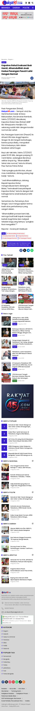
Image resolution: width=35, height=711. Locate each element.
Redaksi (4, 689)
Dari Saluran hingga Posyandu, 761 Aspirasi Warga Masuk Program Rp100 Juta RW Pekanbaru (20, 538)
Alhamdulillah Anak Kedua (16, 233)
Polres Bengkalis (8, 674)
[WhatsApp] (32, 250)
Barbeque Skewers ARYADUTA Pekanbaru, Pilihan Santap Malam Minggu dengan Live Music (25, 271)
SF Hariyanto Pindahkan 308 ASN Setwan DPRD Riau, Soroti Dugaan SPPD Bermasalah (8, 307)
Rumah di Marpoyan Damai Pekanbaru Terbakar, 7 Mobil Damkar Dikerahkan (20, 476)
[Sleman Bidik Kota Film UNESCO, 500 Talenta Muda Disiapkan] (5, 530)
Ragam (4, 62)
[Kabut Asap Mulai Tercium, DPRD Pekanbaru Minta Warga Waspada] (5, 517)
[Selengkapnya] (33, 461)
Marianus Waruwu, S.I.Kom (8, 77)
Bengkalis (6, 659)
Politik (5, 646)
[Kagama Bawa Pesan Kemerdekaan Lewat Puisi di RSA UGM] (5, 570)
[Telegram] (28, 250)
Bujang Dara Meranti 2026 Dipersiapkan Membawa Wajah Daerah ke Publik (21, 579)
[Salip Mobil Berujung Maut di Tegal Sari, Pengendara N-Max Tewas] (5, 485)
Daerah (22, 301)
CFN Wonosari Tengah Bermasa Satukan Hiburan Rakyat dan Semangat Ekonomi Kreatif (25, 307)
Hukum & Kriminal (9, 637)
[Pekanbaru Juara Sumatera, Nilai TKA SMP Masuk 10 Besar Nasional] (26, 280)
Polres (5, 665)
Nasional (6, 648)
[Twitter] (24, 250)
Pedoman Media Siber (8, 696)
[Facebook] (21, 250)
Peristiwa (6, 640)
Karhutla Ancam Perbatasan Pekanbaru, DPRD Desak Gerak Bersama (20, 507)
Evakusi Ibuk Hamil (9, 236)
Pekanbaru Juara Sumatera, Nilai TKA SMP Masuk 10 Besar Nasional (25, 289)
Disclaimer (5, 691)
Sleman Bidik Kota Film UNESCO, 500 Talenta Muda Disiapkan (21, 529)
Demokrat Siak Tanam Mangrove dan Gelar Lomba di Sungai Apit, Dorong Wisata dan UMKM (19, 426)
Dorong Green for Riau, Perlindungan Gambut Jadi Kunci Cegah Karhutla (21, 547)
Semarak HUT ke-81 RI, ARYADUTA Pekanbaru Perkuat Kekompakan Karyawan (21, 561)
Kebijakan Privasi (22, 693)
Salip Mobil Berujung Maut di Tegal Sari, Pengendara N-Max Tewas (20, 485)
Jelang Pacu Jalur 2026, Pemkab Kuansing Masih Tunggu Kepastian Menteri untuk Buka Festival (7, 271)
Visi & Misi (12, 689)
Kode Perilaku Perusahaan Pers (12, 701)
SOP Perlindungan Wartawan (11, 698)
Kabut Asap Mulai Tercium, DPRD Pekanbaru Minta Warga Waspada (21, 516)
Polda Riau (6, 662)
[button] (26, 3)
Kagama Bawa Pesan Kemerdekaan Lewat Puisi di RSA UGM (21, 570)
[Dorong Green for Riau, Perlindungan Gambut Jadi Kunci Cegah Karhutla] (5, 548)
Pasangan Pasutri (25, 238)
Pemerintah (7, 656)
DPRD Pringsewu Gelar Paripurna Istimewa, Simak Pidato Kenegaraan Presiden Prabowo (20, 447)
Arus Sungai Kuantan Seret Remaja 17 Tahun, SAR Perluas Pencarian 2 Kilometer (20, 467)
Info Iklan (21, 689)
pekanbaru (6, 668)
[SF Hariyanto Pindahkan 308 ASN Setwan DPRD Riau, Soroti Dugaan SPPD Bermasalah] (9, 299)
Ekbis (5, 643)
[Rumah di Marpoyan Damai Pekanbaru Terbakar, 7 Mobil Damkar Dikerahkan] (5, 476)
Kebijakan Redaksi (7, 693)
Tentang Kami (16, 691)
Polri (4, 671)
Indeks (27, 701)
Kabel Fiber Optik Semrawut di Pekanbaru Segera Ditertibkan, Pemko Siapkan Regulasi (18, 433)
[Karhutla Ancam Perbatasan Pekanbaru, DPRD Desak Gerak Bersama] (5, 508)
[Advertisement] (17, 38)
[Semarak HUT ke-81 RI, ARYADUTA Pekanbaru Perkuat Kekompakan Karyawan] (5, 561)
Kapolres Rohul (23, 236)
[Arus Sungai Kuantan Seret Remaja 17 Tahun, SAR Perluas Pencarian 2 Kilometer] (5, 467)
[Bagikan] (32, 78)
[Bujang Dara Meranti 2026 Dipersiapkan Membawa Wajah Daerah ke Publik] (5, 579)
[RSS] (23, 681)
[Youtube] (13, 681)
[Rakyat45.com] (12, 3)
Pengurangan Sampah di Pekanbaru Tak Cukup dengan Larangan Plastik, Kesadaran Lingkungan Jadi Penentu (9, 289)
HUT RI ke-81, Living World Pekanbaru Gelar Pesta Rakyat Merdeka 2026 (20, 440)
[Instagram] (9, 681)
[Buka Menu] (29, 3)
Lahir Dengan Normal (10, 238)
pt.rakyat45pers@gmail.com (14, 612)
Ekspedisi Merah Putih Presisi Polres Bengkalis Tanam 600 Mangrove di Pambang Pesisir (20, 454)
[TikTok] (20, 681)
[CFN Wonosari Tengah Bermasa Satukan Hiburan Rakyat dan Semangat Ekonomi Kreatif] (26, 299)
